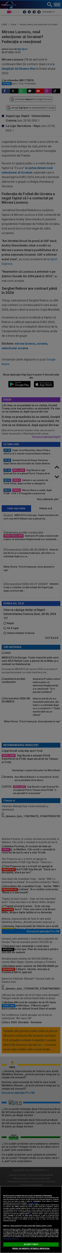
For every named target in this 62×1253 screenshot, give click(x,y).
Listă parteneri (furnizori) (11, 1239)
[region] (31, 1219)
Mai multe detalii (33, 1203)
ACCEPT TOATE (31, 1244)
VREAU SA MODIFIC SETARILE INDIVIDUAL (31, 1248)
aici (30, 1213)
